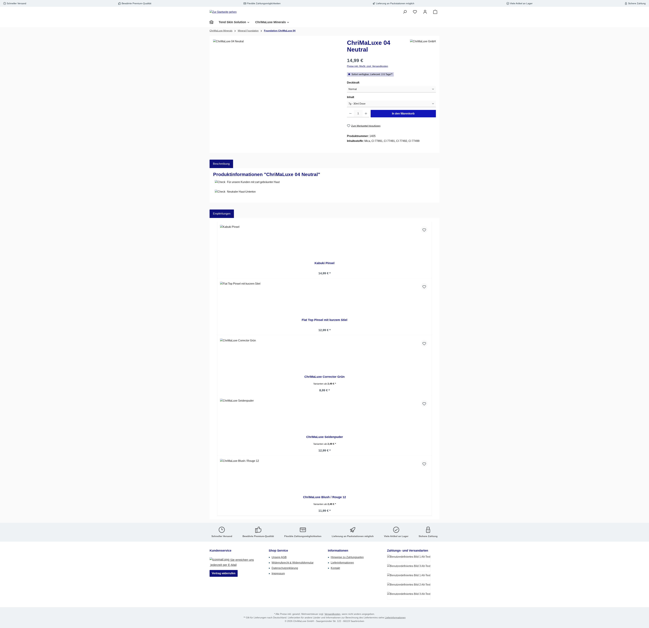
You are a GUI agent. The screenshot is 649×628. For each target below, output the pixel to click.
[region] (277, 75)
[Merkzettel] (415, 11)
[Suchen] (405, 11)
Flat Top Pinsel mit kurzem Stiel (324, 320)
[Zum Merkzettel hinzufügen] (424, 229)
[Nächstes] (432, 369)
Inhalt (357, 97)
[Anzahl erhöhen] (366, 113)
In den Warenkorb (403, 113)
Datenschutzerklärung (285, 568)
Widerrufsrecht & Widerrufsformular (293, 562)
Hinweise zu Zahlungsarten (347, 557)
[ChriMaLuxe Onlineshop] (213, 22)
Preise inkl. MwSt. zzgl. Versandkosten (367, 66)
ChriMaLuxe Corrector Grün (324, 376)
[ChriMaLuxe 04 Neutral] (276, 75)
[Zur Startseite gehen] (223, 12)
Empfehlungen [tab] (222, 213)
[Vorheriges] (217, 369)
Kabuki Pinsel (324, 263)
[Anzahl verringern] (350, 113)
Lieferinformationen (342, 562)
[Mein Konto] (425, 11)
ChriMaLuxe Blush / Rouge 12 (324, 497)
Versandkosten (332, 614)
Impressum (278, 573)
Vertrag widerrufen (223, 573)
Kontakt (335, 568)
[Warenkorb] (435, 11)
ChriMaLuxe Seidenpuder (324, 437)
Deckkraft (360, 82)
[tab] (221, 164)
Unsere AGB (279, 557)
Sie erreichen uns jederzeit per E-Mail (232, 562)
